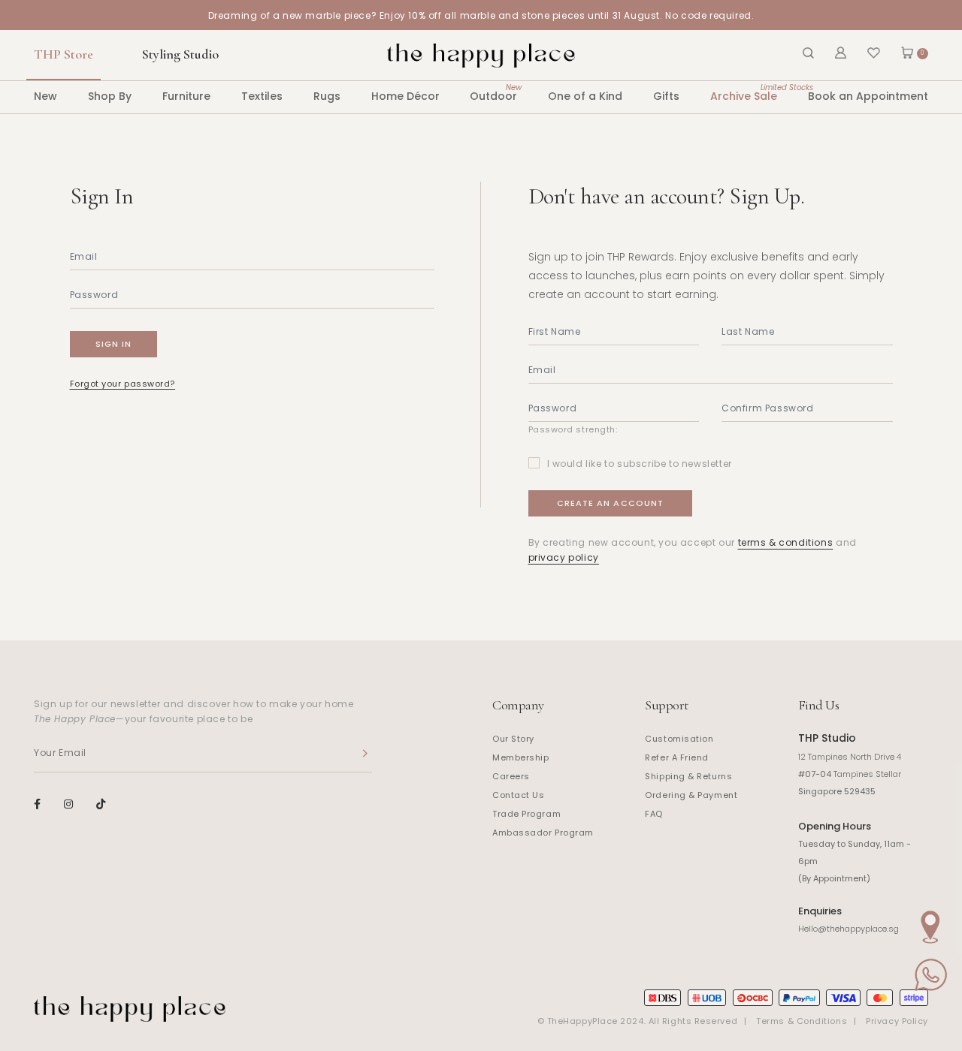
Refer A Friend (677, 757)
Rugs (326, 96)
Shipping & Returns (688, 776)
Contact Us (518, 795)
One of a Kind (585, 96)
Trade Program (526, 814)
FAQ (654, 814)
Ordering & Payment (691, 795)
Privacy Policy (897, 1021)
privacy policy (563, 557)
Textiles (262, 96)
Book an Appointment (868, 96)
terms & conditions (785, 542)
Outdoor (493, 93)
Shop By (110, 96)
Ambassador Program (543, 833)
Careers (511, 776)
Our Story (513, 739)
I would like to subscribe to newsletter (639, 463)
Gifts (666, 96)
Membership (520, 757)
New (45, 96)
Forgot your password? (123, 384)
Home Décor (405, 96)
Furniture (186, 96)
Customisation (679, 739)
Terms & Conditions (801, 1021)
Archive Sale (743, 93)
